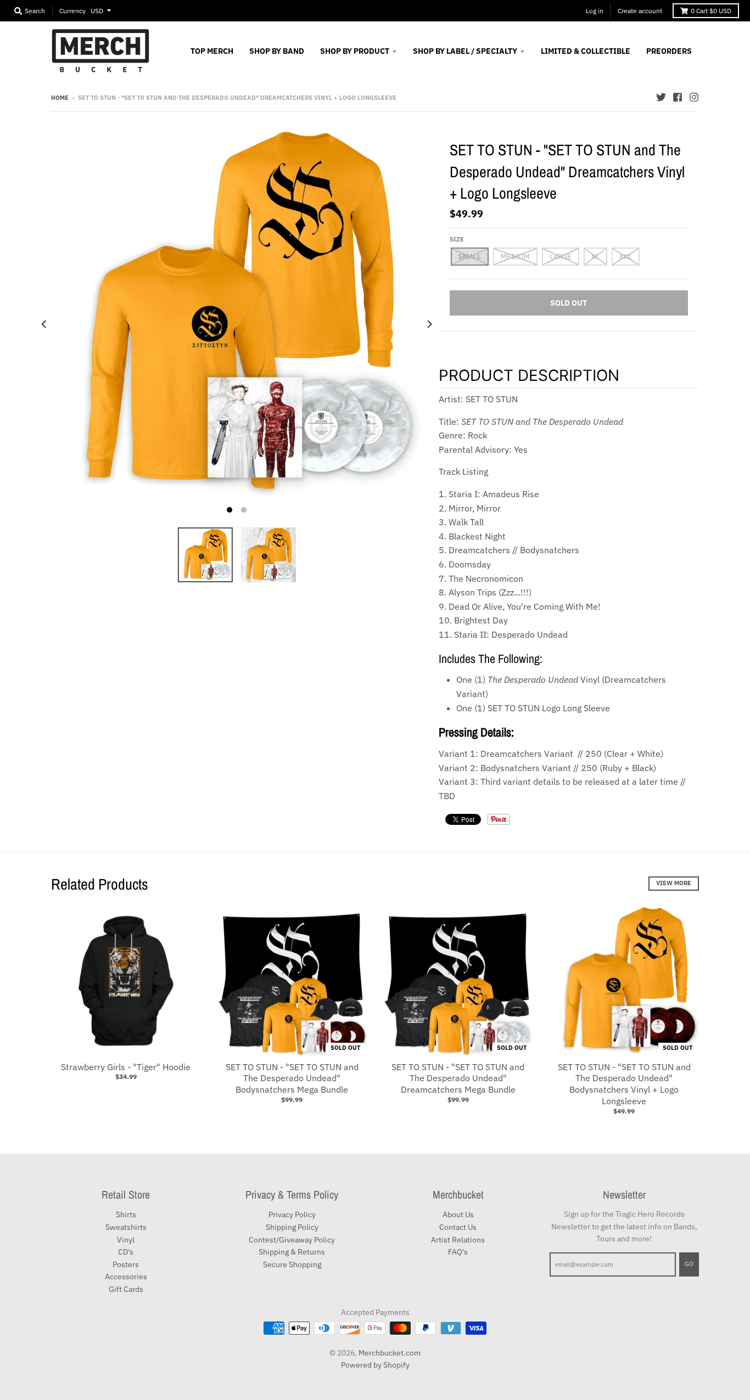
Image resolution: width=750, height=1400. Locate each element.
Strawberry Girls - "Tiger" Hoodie (126, 1066)
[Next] (428, 323)
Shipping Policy (292, 1227)
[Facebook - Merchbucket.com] (677, 97)
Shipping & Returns (292, 1252)
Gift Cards (126, 1289)
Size (457, 239)
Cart (711, 11)
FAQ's (458, 1252)
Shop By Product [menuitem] (354, 51)
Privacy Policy (292, 1214)
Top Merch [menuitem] (212, 51)
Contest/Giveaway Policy (292, 1240)
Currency (72, 11)
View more (673, 883)
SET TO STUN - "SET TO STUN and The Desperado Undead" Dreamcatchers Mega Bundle (457, 1078)
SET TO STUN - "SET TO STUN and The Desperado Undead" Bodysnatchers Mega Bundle (292, 1078)
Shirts (126, 1214)
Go (689, 1264)
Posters (126, 1264)
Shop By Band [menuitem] (276, 51)
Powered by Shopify (375, 1365)
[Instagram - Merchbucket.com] (694, 97)
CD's (125, 1252)
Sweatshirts (126, 1227)
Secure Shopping (292, 1264)
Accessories (126, 1276)
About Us (458, 1214)
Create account (640, 11)
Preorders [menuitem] (669, 51)
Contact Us (458, 1227)
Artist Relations (458, 1240)
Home (60, 98)
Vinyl (126, 1240)
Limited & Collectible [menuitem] (585, 51)
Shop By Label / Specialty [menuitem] (465, 51)
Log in (594, 11)
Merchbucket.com (390, 1353)
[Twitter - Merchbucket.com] (661, 97)
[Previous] (44, 323)
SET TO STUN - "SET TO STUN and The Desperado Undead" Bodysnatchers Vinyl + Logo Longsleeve (624, 1083)
